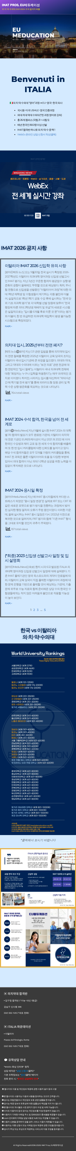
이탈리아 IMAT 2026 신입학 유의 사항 (35, 265)
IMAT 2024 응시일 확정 (24, 490)
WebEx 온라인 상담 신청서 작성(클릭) (36, 134)
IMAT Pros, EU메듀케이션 (21, 5)
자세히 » (8, 326)
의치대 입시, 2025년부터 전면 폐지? (34, 345)
